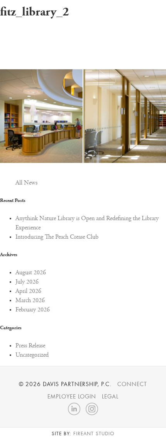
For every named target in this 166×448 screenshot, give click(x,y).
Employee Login (71, 396)
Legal (110, 396)
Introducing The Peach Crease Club (56, 237)
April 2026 (28, 291)
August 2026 (30, 273)
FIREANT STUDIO (93, 434)
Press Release (30, 346)
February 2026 (32, 310)
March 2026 (30, 301)
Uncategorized (32, 355)
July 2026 (27, 282)
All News (26, 183)
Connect (132, 384)
